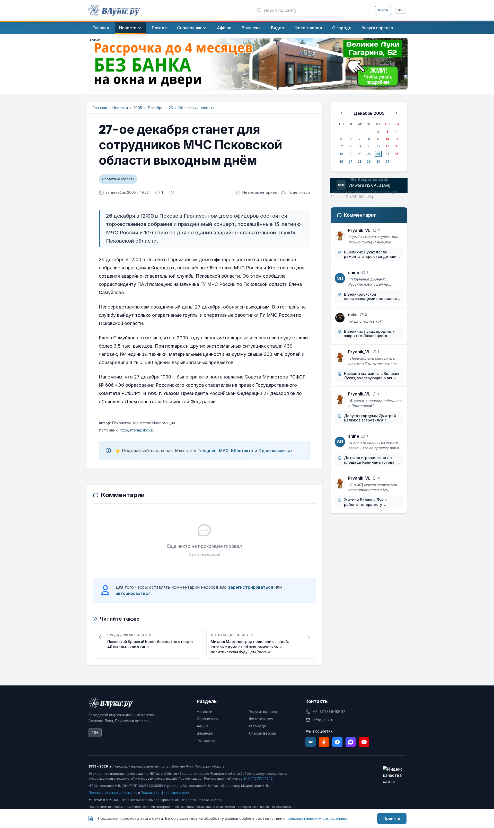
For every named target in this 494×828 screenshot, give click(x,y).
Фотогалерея (261, 719)
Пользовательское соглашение (113, 793)
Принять (391, 818)
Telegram (207, 450)
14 (359, 146)
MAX (223, 450)
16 (378, 146)
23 (171, 107)
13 (350, 146)
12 (341, 146)
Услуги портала (263, 711)
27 (350, 161)
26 (341, 161)
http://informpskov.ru (136, 430)
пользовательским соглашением (317, 818)
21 (359, 154)
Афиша (202, 726)
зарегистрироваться (250, 587)
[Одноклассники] (324, 742)
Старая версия (262, 733)
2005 (137, 107)
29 (369, 161)
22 (369, 154)
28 (360, 161)
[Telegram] (337, 742)
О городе (257, 726)
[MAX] (351, 742)
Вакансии (205, 733)
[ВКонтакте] (310, 742)
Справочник (207, 719)
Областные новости (196, 107)
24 (387, 154)
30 (378, 161)
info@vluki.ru (323, 720)
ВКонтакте (242, 450)
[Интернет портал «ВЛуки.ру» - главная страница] (114, 10)
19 (341, 154)
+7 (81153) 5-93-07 (329, 711)
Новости (120, 107)
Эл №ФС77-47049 (258, 778)
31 (387, 161)
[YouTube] (364, 742)
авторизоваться (133, 593)
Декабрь (155, 107)
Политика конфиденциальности (165, 793)
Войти (383, 10)
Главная (100, 107)
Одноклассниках (275, 450)
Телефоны (206, 740)
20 (350, 154)
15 (368, 146)
